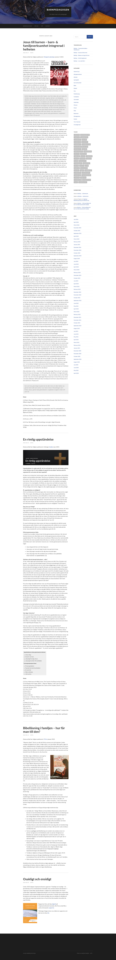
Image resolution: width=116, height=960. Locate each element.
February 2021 (77, 345)
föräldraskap (78, 163)
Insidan (51, 447)
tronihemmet (82, 182)
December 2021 (77, 317)
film (75, 160)
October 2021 (77, 322)
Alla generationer (78, 74)
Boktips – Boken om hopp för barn (81, 55)
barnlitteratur (86, 144)
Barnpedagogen (58, 9)
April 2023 (76, 283)
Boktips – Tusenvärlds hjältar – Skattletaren (81, 49)
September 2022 (77, 300)
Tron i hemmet (77, 121)
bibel (84, 149)
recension (77, 175)
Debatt (75, 88)
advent (76, 134)
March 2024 (76, 269)
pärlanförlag (86, 172)
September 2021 (77, 325)
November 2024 (77, 250)
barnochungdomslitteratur (80, 146)
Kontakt (47, 26)
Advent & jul (76, 71)
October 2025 (77, 230)
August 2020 (77, 362)
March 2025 (76, 239)
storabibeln (77, 179)
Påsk (75, 110)
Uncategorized (77, 124)
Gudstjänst (76, 96)
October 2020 (77, 356)
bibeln (76, 153)
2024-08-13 (26, 735)
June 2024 (76, 264)
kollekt (76, 168)
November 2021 (77, 320)
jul (87, 165)
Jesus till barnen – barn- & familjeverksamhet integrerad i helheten (44, 45)
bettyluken (77, 149)
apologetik (77, 139)
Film (75, 91)
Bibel (75, 85)
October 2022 (77, 297)
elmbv (76, 158)
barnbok (84, 142)
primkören (77, 172)
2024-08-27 (26, 52)
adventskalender (85, 134)
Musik (75, 107)
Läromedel (76, 99)
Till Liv (45, 739)
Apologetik (76, 79)
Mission (75, 105)
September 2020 (77, 359)
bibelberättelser (78, 151)
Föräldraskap (77, 93)
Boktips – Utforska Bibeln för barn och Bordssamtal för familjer (82, 204)
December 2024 (77, 247)
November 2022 (77, 294)
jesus (82, 165)
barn (84, 139)
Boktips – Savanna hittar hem (80, 52)
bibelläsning (87, 151)
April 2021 (76, 339)
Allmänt (75, 77)
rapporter (51, 908)
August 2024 (77, 258)
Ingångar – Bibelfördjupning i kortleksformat (81, 199)
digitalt (54, 904)
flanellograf (82, 160)
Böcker (36, 26)
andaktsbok (84, 137)
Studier (75, 119)
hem (76, 165)
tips (75, 182)
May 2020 (76, 370)
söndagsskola (86, 179)
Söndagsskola (77, 116)
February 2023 (77, 289)
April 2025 (76, 236)
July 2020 (76, 364)
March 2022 (76, 311)
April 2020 (76, 373)
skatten (83, 177)
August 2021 (77, 328)
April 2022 (76, 308)
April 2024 (76, 266)
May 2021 (76, 336)
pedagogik (88, 170)
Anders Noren (85, 953)
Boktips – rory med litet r (79, 61)
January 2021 (77, 348)
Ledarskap (76, 102)
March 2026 (76, 225)
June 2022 (76, 303)
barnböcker (77, 144)
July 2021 (76, 331)
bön (83, 156)
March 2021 (76, 342)
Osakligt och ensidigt (37, 879)
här (48, 913)
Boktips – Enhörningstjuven (80, 58)
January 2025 (77, 244)
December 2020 (77, 350)
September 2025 (77, 233)
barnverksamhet (77, 82)
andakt (76, 137)
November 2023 (77, 275)
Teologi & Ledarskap (49, 57)
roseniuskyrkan (86, 175)
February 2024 (77, 272)
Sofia (31, 52)
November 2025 (77, 227)
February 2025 (77, 241)
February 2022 (77, 314)
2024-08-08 (26, 882)
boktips (76, 156)
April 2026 (76, 222)
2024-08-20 (26, 442)
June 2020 (76, 367)
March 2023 (76, 286)
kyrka (76, 170)
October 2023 (77, 278)
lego (81, 170)
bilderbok (83, 153)
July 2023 (76, 280)
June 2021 (76, 334)
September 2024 (77, 255)
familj (89, 158)
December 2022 (77, 292)
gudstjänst (86, 163)
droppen (89, 156)
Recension (76, 113)
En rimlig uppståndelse (38, 439)
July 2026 (76, 219)
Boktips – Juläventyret (83, 193)
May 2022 (76, 306)
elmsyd (82, 158)
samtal (76, 177)
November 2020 (77, 353)
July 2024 (76, 261)
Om (42, 26)
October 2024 (77, 253)
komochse (84, 168)
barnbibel (77, 142)
